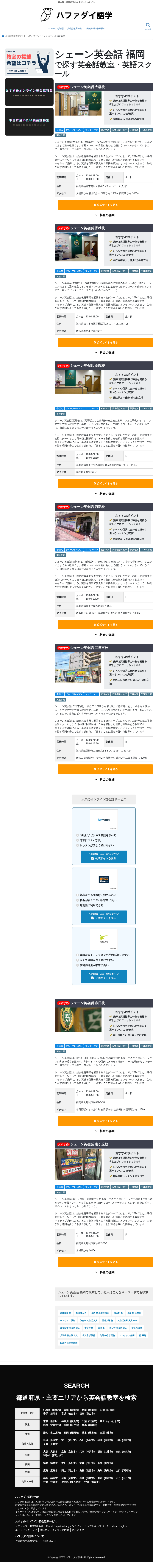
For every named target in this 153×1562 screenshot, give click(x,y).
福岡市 (54, 1478)
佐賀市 (72, 1478)
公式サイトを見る (107, 204)
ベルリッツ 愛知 (67, 1320)
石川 (81, 1440)
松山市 (90, 1463)
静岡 (66, 1432)
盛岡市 (54, 1413)
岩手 (45, 1413)
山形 (102, 1409)
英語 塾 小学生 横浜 (100, 1313)
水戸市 (74, 1425)
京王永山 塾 (137, 1328)
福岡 (45, 1478)
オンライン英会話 (56, 28)
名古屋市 (55, 1432)
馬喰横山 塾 (65, 1313)
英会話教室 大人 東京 (127, 1320)
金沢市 (90, 1440)
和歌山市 (58, 1455)
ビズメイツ (78, 1529)
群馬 (84, 1425)
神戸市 (90, 1451)
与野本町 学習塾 (107, 1335)
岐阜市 (92, 1432)
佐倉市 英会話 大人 (88, 1320)
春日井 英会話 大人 (118, 1328)
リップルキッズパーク (97, 1526)
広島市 (54, 1470)
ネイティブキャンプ (26, 1529)
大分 (118, 1478)
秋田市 (92, 1409)
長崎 (81, 1478)
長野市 (54, 1444)
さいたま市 (113, 1421)
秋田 (84, 1409)
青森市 (74, 1409)
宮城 (63, 1413)
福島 (81, 1413)
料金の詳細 (107, 215)
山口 (118, 1470)
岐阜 (84, 1432)
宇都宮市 (55, 1425)
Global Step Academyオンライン (64, 1526)
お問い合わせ (49, 1541)
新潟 (45, 1440)
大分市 (126, 1478)
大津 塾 (101, 1328)
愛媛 (81, 1463)
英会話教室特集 (74, 28)
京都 (63, 1451)
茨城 (66, 1425)
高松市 (72, 1463)
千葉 (84, 1421)
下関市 (126, 1470)
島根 (81, 1470)
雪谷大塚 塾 (107, 1320)
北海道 (47, 1409)
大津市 (108, 1451)
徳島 (45, 1463)
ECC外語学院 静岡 (68, 1343)
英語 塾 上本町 (134, 1313)
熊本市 (108, 1478)
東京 (45, 1421)
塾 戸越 (142, 1335)
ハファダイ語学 (74, 1557)
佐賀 (63, 1478)
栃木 (45, 1425)
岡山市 (72, 1470)
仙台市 (72, 1413)
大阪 (45, 1451)
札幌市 (56, 1409)
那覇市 (95, 1482)
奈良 (118, 1451)
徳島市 (54, 1463)
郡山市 (90, 1413)
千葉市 (92, 1421)
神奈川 (65, 1421)
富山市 (72, 1440)
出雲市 (90, 1470)
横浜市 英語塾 (88, 1335)
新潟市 (54, 1440)
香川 (63, 1463)
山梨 (118, 1440)
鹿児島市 (76, 1482)
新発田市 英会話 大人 (70, 1328)
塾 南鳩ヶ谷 (81, 1313)
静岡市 (74, 1432)
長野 (45, 1444)
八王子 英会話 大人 (69, 1335)
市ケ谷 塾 (89, 1328)
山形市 (110, 1409)
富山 (63, 1440)
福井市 (108, 1440)
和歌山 (47, 1455)
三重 (102, 1432)
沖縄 (86, 1482)
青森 (66, 1409)
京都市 (72, 1451)
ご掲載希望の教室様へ (95, 28)
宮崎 (45, 1482)
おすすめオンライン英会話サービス (36, 1521)
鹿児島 (65, 1482)
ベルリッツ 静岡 (127, 1335)
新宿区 (54, 1421)
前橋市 (92, 1425)
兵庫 (81, 1451)
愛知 (45, 1432)
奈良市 (126, 1451)
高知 (100, 1463)
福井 (100, 1440)
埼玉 (102, 1421)
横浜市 (74, 1421)
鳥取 (100, 1470)
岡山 (63, 1470)
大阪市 (54, 1451)
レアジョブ (21, 1526)
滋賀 (100, 1451)
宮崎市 (54, 1482)
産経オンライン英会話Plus (54, 1529)
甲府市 (126, 1440)
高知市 (108, 1463)
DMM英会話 (36, 1526)
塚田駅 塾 (118, 1313)
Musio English (119, 1526)
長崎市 (90, 1478)
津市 (109, 1432)
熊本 (100, 1478)
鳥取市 (108, 1470)
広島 (45, 1470)
